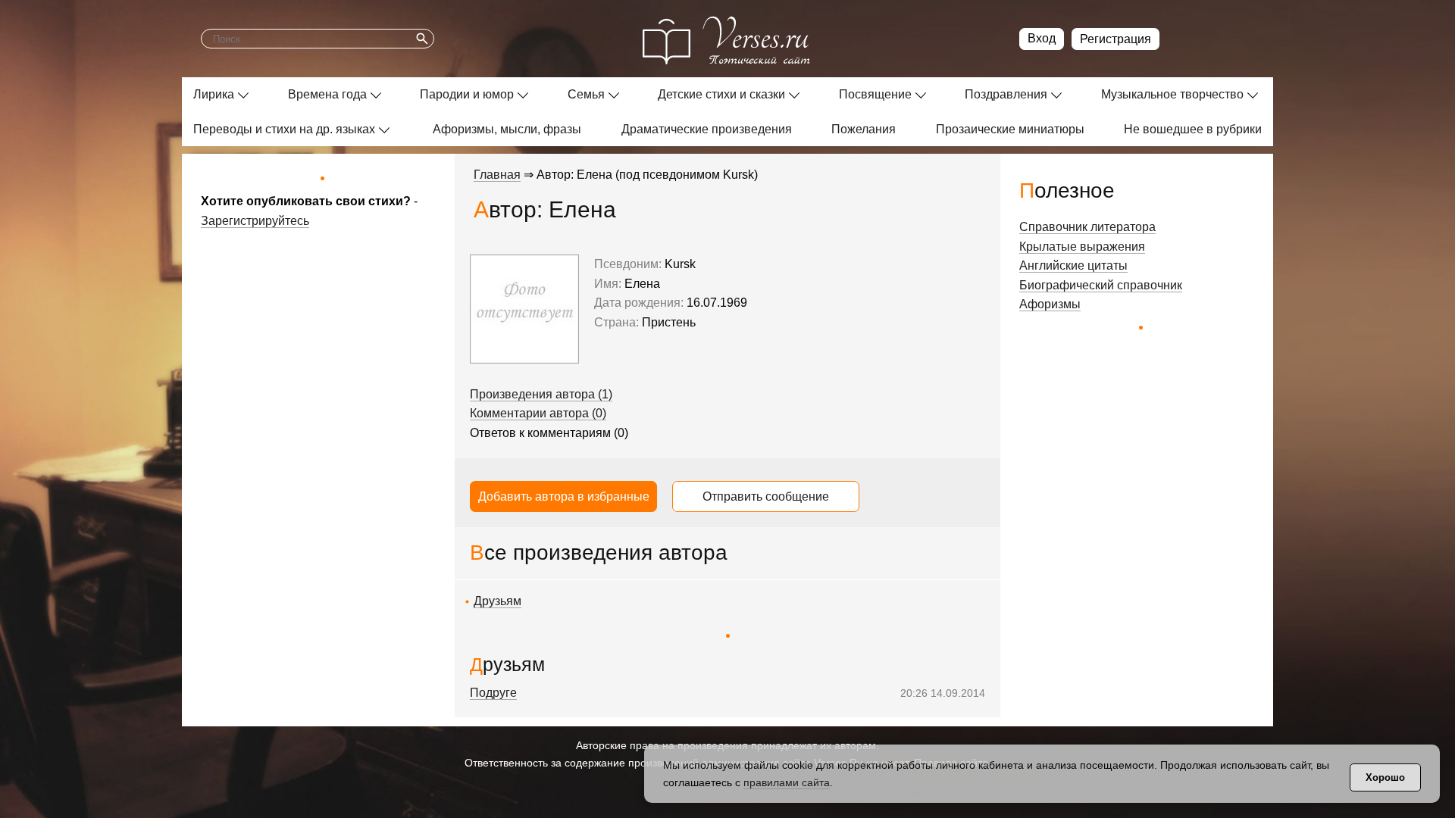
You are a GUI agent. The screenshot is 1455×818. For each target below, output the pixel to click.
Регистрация (1115, 39)
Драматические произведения (706, 129)
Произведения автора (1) (541, 394)
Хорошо (1385, 777)
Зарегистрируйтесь (255, 220)
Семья (586, 94)
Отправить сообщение (765, 496)
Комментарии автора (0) (538, 413)
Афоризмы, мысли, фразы (507, 129)
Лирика (213, 94)
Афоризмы (1050, 304)
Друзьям (497, 601)
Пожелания (863, 129)
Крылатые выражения (1082, 246)
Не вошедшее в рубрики (1193, 129)
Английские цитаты (1073, 265)
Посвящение (875, 94)
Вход (1042, 38)
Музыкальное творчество (1172, 94)
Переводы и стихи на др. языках (284, 129)
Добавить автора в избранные (563, 496)
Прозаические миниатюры (1010, 129)
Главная (497, 174)
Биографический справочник (1100, 285)
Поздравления (1006, 94)
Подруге (493, 692)
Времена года (327, 94)
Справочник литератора (1087, 226)
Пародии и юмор (467, 94)
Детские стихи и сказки (721, 94)
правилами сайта (786, 782)
